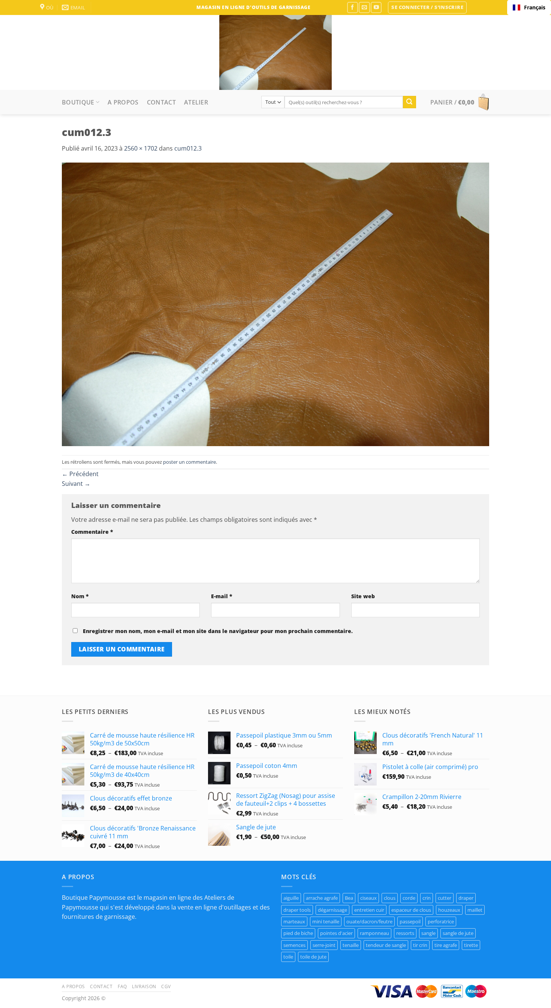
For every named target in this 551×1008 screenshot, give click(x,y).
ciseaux (368, 898)
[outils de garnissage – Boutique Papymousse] (275, 52)
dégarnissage (332, 909)
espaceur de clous (411, 909)
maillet (474, 909)
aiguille (291, 898)
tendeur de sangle (386, 945)
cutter (444, 898)
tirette (471, 945)
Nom (80, 596)
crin (426, 898)
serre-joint (324, 945)
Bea (349, 898)
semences (294, 945)
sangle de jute (458, 933)
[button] (427, 7)
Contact (161, 102)
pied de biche (298, 933)
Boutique (78, 102)
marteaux (294, 921)
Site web (363, 596)
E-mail (221, 596)
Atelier (196, 102)
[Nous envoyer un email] (364, 7)
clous (389, 898)
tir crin (420, 945)
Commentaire (92, 531)
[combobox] (529, 7)
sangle (428, 933)
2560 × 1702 (140, 148)
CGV (166, 986)
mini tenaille (325, 921)
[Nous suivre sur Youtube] (376, 7)
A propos (123, 102)
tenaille (351, 945)
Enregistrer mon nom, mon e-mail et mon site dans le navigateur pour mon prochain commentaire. (218, 631)
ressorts (405, 933)
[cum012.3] (275, 304)
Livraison (144, 986)
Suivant (76, 483)
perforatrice (441, 921)
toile (288, 956)
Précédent (80, 474)
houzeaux (449, 909)
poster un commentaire (189, 461)
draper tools (297, 909)
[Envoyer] (409, 102)
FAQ (122, 986)
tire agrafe (445, 945)
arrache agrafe (322, 898)
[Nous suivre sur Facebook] (352, 7)
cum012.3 (188, 148)
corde (409, 898)
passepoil (410, 921)
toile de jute (313, 956)
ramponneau (374, 933)
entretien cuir (369, 909)
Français (534, 7)
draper (465, 898)
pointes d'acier (336, 933)
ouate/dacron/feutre (369, 921)
